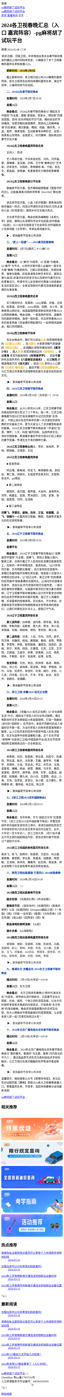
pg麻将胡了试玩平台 (13, 7)
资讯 (4, 15)
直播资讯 (12, 15)
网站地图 (6, 1394)
